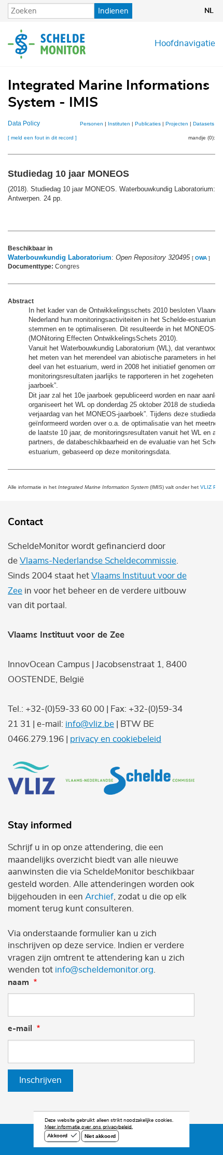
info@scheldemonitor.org (104, 970)
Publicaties (148, 123)
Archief (99, 897)
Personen (91, 123)
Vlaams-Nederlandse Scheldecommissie (98, 561)
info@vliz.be (89, 724)
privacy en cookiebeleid (115, 739)
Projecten (176, 123)
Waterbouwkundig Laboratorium (60, 257)
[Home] (47, 44)
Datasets (203, 123)
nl (209, 11)
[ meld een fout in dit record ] (42, 137)
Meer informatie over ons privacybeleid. (89, 1127)
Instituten (119, 123)
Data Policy (24, 123)
